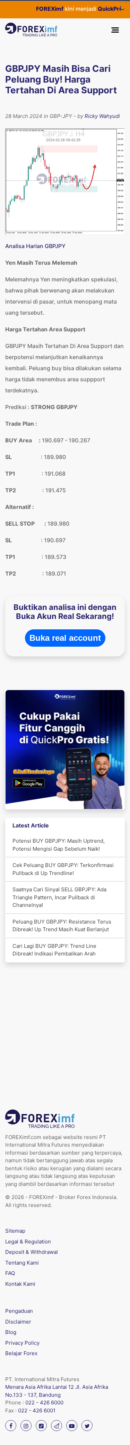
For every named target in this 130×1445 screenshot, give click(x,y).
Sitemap (15, 1230)
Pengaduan (19, 1311)
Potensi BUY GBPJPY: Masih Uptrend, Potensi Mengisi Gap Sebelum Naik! (58, 845)
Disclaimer (18, 1321)
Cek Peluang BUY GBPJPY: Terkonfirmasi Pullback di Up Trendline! (63, 869)
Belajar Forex (21, 1353)
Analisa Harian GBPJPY (35, 246)
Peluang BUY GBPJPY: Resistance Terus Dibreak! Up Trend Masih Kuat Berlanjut (61, 925)
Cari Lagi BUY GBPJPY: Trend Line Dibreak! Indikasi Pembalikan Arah (54, 950)
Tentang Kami (22, 1262)
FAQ (10, 1273)
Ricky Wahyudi (102, 116)
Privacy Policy (22, 1343)
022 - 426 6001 (36, 1410)
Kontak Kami (20, 1284)
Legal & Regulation (28, 1241)
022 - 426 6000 (44, 1402)
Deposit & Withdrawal (31, 1252)
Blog (10, 1332)
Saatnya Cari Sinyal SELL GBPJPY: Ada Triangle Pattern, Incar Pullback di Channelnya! (59, 897)
